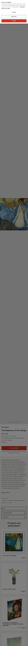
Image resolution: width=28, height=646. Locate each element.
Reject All (14, 16)
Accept (14, 20)
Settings (14, 12)
